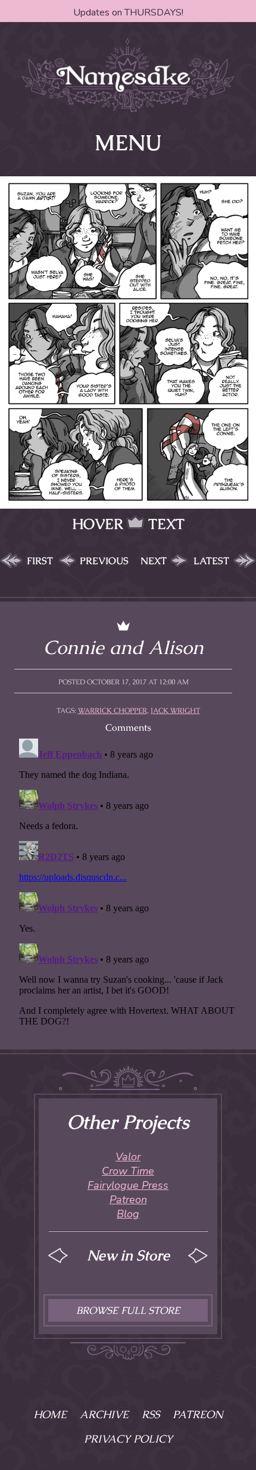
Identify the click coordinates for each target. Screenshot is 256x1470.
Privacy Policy (128, 1439)
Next (154, 561)
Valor (128, 1157)
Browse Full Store (128, 1310)
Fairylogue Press (128, 1185)
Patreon (128, 1199)
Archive (104, 1414)
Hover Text (128, 524)
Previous (104, 561)
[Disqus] (128, 883)
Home (50, 1414)
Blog (128, 1214)
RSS (151, 1414)
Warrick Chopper (112, 710)
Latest (211, 561)
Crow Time (128, 1171)
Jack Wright (175, 710)
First (40, 561)
